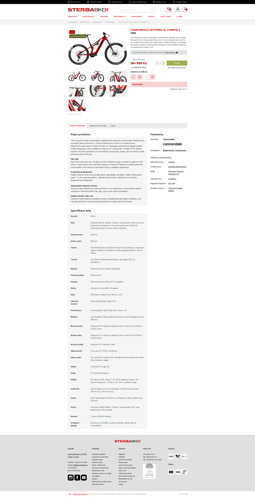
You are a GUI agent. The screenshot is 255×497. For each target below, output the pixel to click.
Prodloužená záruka (127, 476)
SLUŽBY (180, 16)
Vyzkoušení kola (125, 473)
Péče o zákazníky (99, 465)
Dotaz (113, 126)
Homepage (72, 22)
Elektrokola (84, 22)
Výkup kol (123, 471)
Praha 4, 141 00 (73, 457)
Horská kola (97, 22)
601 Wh (171, 183)
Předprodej (123, 462)
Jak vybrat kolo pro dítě (152, 460)
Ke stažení (96, 476)
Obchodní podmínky (100, 468)
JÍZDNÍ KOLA (72, 16)
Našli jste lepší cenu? (179, 89)
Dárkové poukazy (125, 465)
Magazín (122, 454)
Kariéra (94, 479)
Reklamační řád (98, 471)
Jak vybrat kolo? (149, 454)
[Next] (124, 48)
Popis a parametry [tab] (77, 126)
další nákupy (170, 52)
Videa (121, 484)
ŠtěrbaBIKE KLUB (125, 479)
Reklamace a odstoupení (102, 482)
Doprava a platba (98, 454)
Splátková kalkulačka (97, 126)
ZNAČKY (151, 16)
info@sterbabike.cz (80, 465)
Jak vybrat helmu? (150, 457)
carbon (171, 162)
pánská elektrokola (177, 167)
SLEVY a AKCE (165, 16)
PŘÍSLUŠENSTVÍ (120, 16)
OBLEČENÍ (104, 16)
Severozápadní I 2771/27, (77, 454)
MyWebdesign (140, 494)
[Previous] (71, 48)
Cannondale (110, 22)
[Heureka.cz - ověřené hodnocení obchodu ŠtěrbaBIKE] (149, 471)
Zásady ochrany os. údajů (101, 473)
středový (172, 179)
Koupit (177, 63)
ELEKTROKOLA (89, 16)
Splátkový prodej (125, 460)
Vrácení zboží (97, 462)
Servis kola (123, 482)
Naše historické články (127, 468)
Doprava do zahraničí (100, 457)
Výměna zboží (97, 460)
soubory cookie (115, 494)
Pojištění (122, 457)
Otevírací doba (97, 484)
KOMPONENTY (137, 16)
